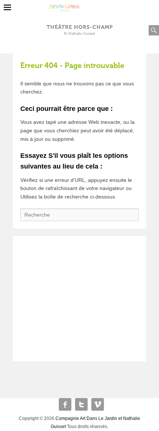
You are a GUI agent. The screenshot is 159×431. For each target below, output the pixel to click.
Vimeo (97, 404)
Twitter (81, 404)
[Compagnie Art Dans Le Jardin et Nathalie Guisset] (80, 5)
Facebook (65, 404)
